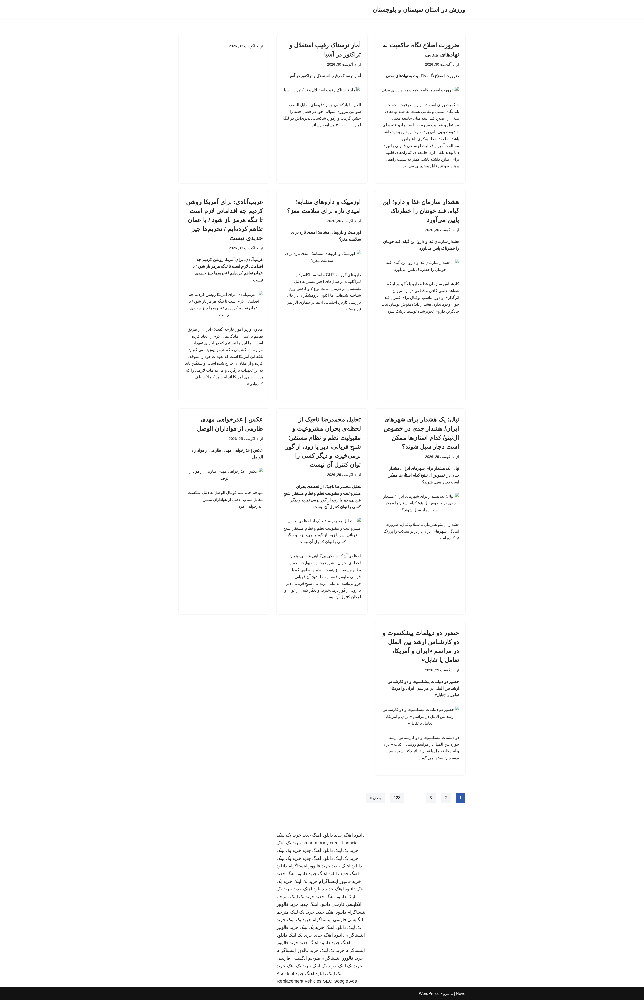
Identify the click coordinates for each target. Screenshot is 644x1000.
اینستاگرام (322, 919)
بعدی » (375, 798)
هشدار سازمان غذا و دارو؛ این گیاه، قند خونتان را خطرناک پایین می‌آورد (420, 210)
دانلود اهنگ (335, 927)
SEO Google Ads (340, 981)
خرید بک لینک (289, 835)
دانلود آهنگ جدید (317, 850)
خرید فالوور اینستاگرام (309, 865)
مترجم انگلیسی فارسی (298, 958)
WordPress (429, 993)
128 (397, 798)
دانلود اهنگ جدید (349, 835)
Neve (460, 993)
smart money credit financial (330, 842)
